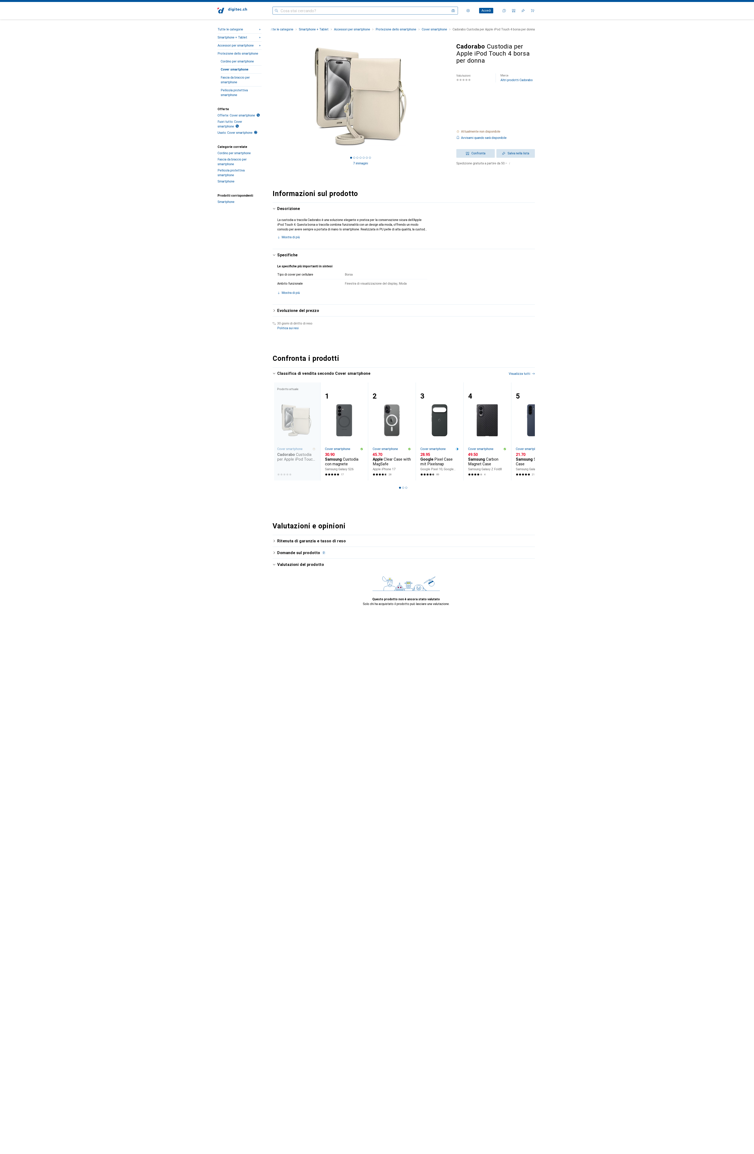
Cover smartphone (234, 69)
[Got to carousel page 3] (357, 158)
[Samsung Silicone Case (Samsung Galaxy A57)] (535, 431)
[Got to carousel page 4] (360, 158)
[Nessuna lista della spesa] (523, 10)
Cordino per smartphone (237, 61)
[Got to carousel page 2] (354, 158)
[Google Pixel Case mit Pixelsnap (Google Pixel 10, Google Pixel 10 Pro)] (439, 431)
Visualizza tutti (519, 374)
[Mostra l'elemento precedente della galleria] (272, 97)
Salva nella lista (518, 153)
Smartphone (226, 181)
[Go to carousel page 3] (406, 488)
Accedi (486, 10)
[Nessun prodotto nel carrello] (532, 10)
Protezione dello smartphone (238, 53)
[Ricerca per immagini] (453, 11)
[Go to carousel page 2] (403, 488)
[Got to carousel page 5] (364, 158)
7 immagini (360, 163)
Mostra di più (291, 237)
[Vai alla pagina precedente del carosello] (280, 431)
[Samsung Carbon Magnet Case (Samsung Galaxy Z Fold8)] (487, 431)
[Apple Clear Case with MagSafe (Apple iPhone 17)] (392, 431)
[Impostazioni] (468, 10)
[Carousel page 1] (351, 158)
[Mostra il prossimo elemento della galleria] (449, 97)
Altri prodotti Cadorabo (517, 78)
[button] (495, 131)
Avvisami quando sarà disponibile (484, 138)
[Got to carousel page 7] (370, 158)
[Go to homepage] (232, 11)
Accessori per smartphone (236, 45)
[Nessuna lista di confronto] (514, 10)
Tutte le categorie (230, 29)
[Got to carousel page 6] (367, 158)
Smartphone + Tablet (232, 37)
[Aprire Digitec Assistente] (504, 10)
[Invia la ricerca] (276, 11)
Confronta (478, 153)
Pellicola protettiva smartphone (234, 92)
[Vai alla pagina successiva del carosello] (528, 431)
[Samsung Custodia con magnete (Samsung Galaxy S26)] (344, 431)
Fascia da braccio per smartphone (235, 80)
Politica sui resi (288, 328)
